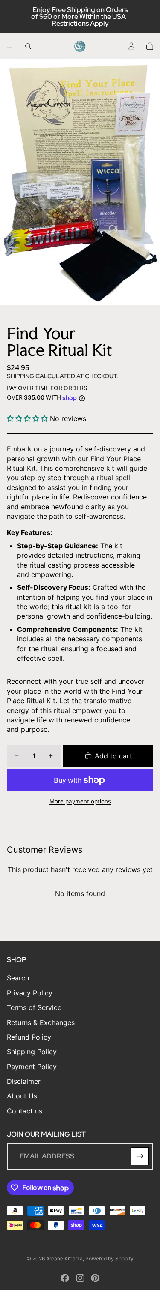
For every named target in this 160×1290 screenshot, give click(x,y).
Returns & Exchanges (41, 1022)
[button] (27, 418)
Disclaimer (24, 1081)
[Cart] (149, 46)
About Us (22, 1096)
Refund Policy (29, 1037)
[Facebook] (65, 1278)
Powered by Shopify (109, 1258)
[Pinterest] (95, 1278)
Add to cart (113, 756)
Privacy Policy (29, 993)
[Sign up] (140, 1156)
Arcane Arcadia (64, 1258)
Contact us (24, 1111)
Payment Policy (32, 1066)
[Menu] (10, 46)
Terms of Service (34, 1007)
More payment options (80, 801)
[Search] (28, 46)
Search (18, 978)
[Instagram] (80, 1278)
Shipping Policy (32, 1051)
